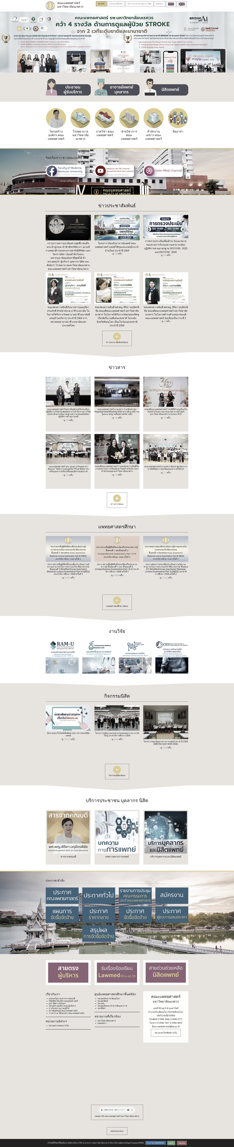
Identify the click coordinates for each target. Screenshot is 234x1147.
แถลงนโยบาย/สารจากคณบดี (62, 998)
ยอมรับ (171, 1143)
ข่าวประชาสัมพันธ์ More (117, 342)
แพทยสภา (102, 1023)
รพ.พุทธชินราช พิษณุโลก (109, 998)
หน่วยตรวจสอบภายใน (59, 1025)
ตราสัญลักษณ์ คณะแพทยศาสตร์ (63, 1010)
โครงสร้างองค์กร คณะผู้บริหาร (62, 1006)
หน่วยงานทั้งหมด (116, 4)
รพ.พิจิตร (101, 1008)
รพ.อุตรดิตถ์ (103, 1001)
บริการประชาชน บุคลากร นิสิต (139, 4)
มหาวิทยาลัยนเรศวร (107, 1020)
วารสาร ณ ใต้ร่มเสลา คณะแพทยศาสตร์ (66, 1013)
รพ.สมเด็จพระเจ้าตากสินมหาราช (112, 1006)
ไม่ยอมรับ (181, 1143)
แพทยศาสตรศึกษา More (117, 606)
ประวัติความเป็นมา (57, 1003)
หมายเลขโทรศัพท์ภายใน (166, 1033)
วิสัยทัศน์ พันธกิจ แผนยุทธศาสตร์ (63, 1001)
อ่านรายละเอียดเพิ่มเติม (156, 1143)
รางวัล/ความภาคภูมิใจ (59, 1008)
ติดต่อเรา (159, 4)
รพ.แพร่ (101, 1003)
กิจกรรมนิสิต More (117, 775)
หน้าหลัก (101, 4)
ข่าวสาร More (117, 504)
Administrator (117, 1131)
